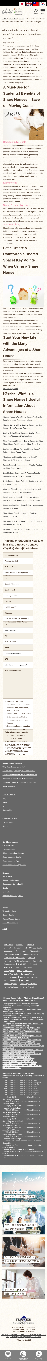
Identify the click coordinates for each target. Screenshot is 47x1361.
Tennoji (5, 907)
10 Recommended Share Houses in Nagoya (21, 1093)
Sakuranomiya (9, 964)
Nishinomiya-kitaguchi (28, 984)
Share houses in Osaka (12, 857)
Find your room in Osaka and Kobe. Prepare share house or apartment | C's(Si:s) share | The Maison (23, 1336)
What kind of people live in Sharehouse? (18, 779)
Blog (4, 806)
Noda (18, 967)
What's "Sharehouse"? (12, 764)
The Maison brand (10, 849)
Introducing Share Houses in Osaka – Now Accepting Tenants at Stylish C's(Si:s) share (23, 1015)
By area (6, 873)
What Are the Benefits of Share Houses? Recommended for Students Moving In (18, 1059)
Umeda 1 (19, 945)
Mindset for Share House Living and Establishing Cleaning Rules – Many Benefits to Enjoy (22, 1041)
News (5, 802)
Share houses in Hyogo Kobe (14, 865)
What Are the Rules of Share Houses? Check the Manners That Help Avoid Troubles (22, 1055)
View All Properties (10, 389)
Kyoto (5, 929)
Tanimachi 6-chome (11, 954)
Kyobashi (6, 892)
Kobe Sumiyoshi (10, 984)
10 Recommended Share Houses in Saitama (21, 1085)
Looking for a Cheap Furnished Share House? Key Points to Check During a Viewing (23, 1025)
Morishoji (33, 964)
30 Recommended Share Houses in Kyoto (20, 1089)
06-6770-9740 (10, 630)
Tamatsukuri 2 (36, 951)
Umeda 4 (7, 948)
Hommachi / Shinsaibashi (13, 884)
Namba (5, 888)
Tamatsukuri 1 (21, 951)
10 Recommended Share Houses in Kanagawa (22, 1083)
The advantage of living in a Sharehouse (19, 771)
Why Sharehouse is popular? (14, 767)
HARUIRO (22, 964)
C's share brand (9, 845)
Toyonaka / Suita (9, 911)
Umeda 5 (17, 948)
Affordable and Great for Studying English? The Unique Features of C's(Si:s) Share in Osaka (21, 1029)
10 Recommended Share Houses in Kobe (20, 1087)
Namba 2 (7, 961)
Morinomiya (8, 951)
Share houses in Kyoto (11, 861)
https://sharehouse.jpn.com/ (16, 665)
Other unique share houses (13, 853)
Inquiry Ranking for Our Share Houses (19, 1149)
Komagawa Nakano (24, 971)
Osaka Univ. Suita (11, 974)
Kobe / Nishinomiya (10, 923)
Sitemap (6, 826)
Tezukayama (9, 971)
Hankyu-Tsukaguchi (11, 987)
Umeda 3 (30, 945)
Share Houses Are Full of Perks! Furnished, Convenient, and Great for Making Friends (20, 1063)
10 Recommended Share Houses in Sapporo (21, 1091)
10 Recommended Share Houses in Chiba (20, 1081)
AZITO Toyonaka (10, 977)
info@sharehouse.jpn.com (15, 653)
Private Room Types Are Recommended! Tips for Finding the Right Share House (22, 1033)
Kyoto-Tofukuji (28, 987)
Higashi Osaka (8, 915)
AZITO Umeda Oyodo (33, 948)
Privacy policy (8, 822)
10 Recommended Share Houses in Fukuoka (21, 1095)
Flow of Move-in (9, 795)
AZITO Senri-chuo (11, 980)
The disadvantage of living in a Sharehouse (20, 775)
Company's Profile (10, 818)
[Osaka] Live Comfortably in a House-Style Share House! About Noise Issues (22, 1011)
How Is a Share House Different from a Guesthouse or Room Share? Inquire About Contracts (23, 1051)
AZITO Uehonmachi (22, 961)
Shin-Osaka (7, 876)
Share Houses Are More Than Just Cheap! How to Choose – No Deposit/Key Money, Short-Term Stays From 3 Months (23, 1020)
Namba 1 (31, 958)
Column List (7, 810)
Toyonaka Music (27, 974)
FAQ (4, 798)
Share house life (9, 786)
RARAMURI (8, 967)
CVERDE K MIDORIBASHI (14, 958)
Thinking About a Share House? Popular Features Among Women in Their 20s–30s (22, 1037)
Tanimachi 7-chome (30, 954)
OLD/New (25, 980)
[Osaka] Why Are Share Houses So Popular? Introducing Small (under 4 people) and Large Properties (21, 1006)
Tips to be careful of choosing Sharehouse (19, 782)
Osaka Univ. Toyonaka (29, 977)
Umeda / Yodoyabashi (11, 880)
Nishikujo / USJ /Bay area (13, 896)
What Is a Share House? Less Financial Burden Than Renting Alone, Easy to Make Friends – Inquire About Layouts (23, 1046)
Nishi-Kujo (28, 967)
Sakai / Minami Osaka (11, 919)
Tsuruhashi (37, 961)
